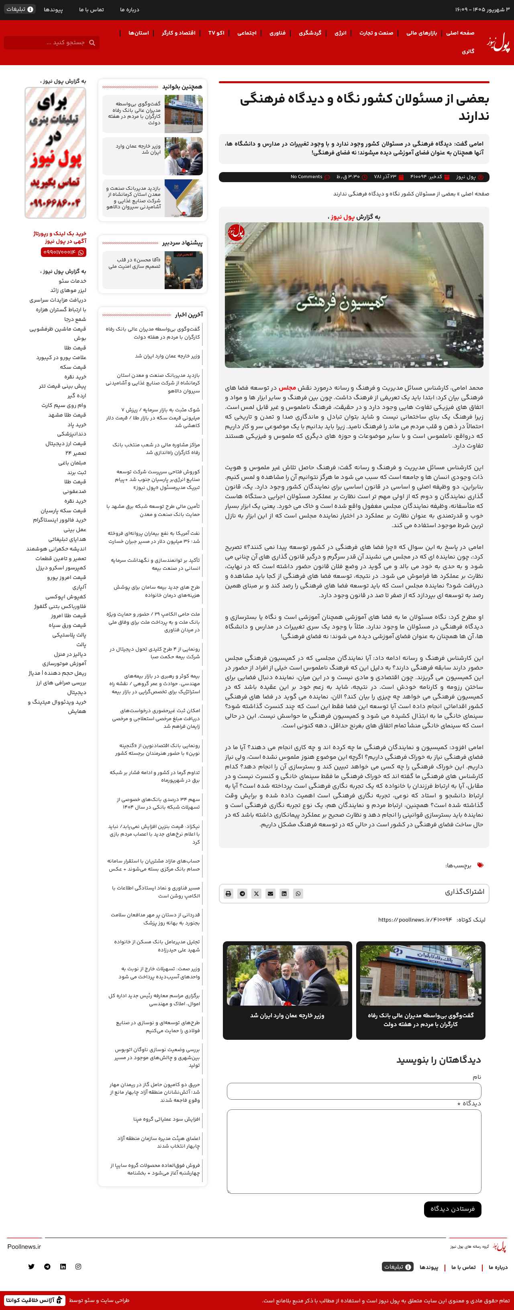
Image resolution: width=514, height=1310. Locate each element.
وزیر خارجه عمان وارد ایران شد (138, 149)
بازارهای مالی (421, 33)
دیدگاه (469, 1104)
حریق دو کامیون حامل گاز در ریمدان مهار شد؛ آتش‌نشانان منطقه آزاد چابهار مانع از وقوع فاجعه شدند (155, 1093)
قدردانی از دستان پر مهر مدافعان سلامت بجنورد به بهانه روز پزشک (155, 919)
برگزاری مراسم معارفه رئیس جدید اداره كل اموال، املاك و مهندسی (154, 1000)
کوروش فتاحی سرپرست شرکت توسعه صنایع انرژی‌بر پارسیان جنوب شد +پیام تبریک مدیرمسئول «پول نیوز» (157, 480)
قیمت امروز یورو (66, 577)
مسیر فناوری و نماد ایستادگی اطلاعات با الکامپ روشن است (156, 892)
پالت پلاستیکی (69, 635)
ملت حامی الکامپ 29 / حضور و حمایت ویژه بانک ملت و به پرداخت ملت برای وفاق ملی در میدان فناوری (153, 622)
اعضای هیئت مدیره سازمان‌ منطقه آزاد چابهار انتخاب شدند (158, 1143)
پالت (81, 645)
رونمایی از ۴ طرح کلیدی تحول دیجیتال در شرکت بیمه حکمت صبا (155, 653)
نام (477, 1077)
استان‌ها (138, 33)
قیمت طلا (75, 348)
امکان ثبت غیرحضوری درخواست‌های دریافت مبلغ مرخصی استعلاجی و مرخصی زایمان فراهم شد (156, 719)
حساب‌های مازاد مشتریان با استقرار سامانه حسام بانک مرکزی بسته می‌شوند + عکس (153, 865)
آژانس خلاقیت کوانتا (31, 1300)
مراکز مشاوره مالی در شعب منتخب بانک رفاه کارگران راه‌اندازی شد (156, 449)
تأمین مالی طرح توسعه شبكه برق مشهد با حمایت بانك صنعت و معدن (153, 511)
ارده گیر (76, 396)
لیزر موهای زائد (68, 290)
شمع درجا (75, 319)
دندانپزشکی (71, 434)
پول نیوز (343, 217)
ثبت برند (76, 472)
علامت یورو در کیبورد (61, 357)
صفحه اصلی (460, 33)
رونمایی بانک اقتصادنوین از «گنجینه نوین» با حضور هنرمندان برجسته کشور (157, 750)
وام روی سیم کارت (63, 405)
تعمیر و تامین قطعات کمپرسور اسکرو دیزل (60, 563)
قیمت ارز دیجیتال (65, 443)
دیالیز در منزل (70, 654)
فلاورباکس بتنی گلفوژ (60, 606)
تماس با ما (91, 10)
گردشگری (310, 33)
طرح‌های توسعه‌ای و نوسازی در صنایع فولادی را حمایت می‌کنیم (158, 1027)
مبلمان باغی (72, 463)
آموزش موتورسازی (64, 663)
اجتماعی (247, 33)
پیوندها (53, 10)
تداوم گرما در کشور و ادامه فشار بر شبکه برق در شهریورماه (155, 777)
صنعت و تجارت (376, 33)
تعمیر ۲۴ (75, 453)
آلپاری (79, 587)
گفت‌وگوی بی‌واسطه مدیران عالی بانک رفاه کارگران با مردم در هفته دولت (134, 113)
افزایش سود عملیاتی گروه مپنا (166, 1119)
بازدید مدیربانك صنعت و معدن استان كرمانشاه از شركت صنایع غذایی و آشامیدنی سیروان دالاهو (133, 198)
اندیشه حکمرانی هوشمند (56, 549)
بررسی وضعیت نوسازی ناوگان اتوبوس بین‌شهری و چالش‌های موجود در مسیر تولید (157, 1058)
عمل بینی (74, 530)
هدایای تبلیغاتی (67, 539)
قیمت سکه (73, 367)
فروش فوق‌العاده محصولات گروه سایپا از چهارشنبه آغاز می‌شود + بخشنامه (155, 1170)
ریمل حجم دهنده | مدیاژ (57, 673)
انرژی (341, 33)
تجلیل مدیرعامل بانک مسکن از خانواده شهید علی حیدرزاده (157, 946)
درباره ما (129, 10)
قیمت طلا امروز (68, 616)
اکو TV (216, 33)
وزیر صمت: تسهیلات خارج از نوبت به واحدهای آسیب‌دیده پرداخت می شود (159, 973)
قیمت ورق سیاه (67, 625)
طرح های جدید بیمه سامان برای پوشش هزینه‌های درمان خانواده (157, 591)
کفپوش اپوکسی (65, 597)
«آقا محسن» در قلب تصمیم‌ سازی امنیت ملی (134, 263)
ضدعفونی (74, 491)
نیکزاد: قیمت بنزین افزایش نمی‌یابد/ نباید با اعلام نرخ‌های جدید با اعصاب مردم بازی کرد (154, 834)
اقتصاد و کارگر (179, 33)
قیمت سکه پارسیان (63, 511)
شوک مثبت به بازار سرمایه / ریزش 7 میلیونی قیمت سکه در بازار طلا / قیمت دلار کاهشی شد (153, 418)
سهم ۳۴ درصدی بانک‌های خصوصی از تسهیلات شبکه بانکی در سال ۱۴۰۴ (158, 804)
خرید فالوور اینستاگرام (59, 520)
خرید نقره (75, 377)
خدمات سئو (72, 281)
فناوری (277, 33)
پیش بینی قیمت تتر (62, 386)
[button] (298, 894)
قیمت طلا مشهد (67, 415)
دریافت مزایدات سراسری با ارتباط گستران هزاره (57, 305)
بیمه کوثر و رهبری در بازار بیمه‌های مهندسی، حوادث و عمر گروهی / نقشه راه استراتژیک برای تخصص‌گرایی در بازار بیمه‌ (154, 684)
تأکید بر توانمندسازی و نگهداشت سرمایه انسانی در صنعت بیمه (155, 564)
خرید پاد (76, 425)
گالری (468, 51)
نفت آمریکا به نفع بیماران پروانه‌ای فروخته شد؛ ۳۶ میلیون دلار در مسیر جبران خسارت (154, 538)
